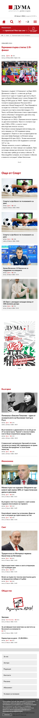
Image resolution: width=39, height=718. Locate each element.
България (6, 389)
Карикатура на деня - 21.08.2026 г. (15, 638)
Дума (8, 55)
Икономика (7, 461)
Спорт (7, 35)
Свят (4, 527)
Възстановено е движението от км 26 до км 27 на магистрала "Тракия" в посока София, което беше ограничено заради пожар (19, 432)
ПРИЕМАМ (7, 714)
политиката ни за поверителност (13, 711)
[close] (37, 700)
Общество (7, 591)
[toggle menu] (35, 21)
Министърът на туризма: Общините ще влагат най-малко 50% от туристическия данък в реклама (19, 490)
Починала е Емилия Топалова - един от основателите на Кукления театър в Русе (18, 418)
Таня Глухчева (10, 619)
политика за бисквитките (22, 709)
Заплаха (5, 617)
